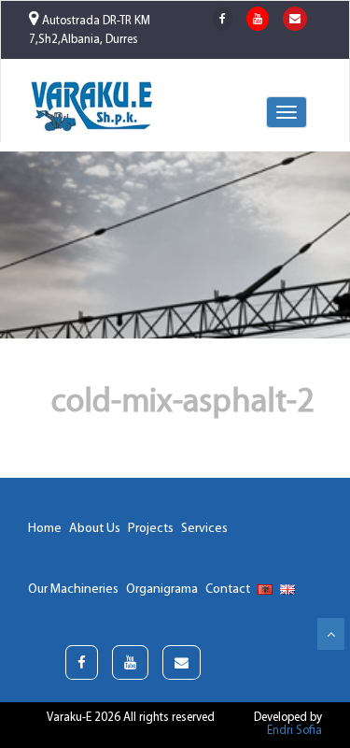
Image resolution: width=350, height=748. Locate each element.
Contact (227, 590)
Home (45, 529)
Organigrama (162, 590)
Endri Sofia (294, 731)
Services (204, 529)
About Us (94, 529)
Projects (151, 529)
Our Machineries (73, 590)
